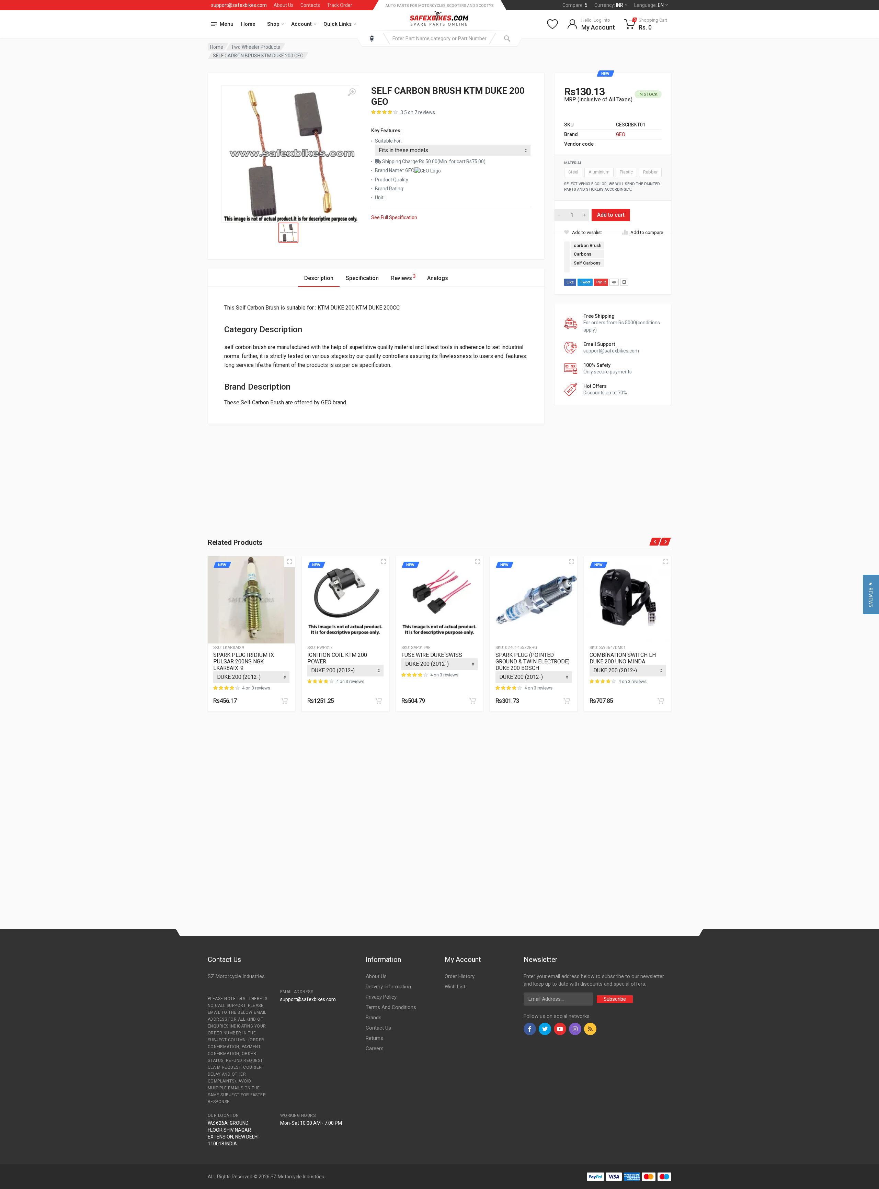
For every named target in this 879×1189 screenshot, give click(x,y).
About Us (284, 5)
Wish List (455, 987)
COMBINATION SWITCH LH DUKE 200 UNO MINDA (623, 658)
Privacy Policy (381, 997)
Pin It (601, 282)
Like (570, 282)
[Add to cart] (284, 701)
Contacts (310, 5)
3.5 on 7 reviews (417, 112)
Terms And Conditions (391, 1007)
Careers (375, 1048)
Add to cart (611, 215)
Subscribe (615, 999)
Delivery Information (388, 987)
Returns (374, 1038)
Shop (273, 24)
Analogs (437, 278)
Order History (460, 976)
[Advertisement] (283, 472)
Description (318, 278)
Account (301, 24)
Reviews (403, 277)
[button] (871, 594)
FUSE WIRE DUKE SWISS (431, 655)
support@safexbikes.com (239, 5)
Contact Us (378, 1028)
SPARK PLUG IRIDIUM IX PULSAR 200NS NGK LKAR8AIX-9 (243, 661)
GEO (620, 134)
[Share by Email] (624, 282)
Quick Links (337, 24)
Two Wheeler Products (255, 47)
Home (248, 24)
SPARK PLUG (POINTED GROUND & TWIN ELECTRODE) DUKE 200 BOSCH (532, 661)
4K (614, 282)
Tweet (585, 282)
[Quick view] (289, 561)
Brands (373, 1017)
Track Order (339, 5)
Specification (362, 278)
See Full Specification (394, 217)
